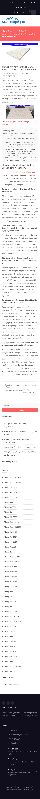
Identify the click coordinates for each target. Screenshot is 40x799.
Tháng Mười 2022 (11, 567)
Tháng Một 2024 (10, 517)
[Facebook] (3, 703)
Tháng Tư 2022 (10, 596)
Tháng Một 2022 (10, 611)
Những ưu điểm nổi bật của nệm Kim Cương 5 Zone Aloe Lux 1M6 (19, 135)
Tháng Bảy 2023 (10, 537)
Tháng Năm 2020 (10, 661)
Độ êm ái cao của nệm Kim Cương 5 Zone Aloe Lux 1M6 (20, 139)
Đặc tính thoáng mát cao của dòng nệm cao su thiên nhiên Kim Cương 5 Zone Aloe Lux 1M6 (21, 150)
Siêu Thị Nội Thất (26, 73)
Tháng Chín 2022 (10, 572)
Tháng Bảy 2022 (10, 582)
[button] (33, 130)
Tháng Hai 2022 (10, 606)
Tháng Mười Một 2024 (12, 482)
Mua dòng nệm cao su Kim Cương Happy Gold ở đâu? (19, 386)
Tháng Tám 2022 (10, 577)
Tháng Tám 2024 (10, 487)
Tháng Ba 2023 (10, 547)
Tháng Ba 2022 (10, 601)
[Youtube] (12, 703)
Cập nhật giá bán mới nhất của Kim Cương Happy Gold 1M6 (21, 391)
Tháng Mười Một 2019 (12, 666)
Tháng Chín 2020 (10, 656)
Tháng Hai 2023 (10, 552)
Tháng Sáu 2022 (10, 586)
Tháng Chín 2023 (10, 532)
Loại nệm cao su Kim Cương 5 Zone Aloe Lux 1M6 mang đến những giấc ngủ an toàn (21, 159)
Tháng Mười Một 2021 (12, 621)
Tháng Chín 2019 (10, 671)
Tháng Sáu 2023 (10, 542)
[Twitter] (8, 703)
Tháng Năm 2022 (10, 591)
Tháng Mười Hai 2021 (12, 616)
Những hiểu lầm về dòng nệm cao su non (20, 447)
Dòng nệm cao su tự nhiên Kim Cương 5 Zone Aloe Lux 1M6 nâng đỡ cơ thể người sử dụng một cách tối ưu (21, 145)
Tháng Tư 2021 (10, 641)
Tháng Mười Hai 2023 (12, 522)
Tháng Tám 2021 (10, 631)
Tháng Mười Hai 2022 (12, 557)
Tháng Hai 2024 (10, 512)
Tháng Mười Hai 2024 (12, 477)
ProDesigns (28, 789)
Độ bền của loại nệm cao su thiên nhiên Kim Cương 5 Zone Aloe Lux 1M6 (20, 155)
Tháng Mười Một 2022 (12, 562)
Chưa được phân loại (8, 76)
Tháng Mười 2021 (10, 626)
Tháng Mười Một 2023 (12, 527)
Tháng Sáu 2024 (10, 497)
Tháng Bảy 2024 (10, 492)
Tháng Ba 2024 (10, 507)
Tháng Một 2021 (10, 651)
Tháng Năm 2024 (10, 502)
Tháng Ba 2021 (10, 646)
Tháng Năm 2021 (10, 636)
